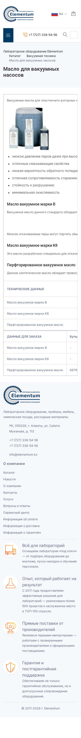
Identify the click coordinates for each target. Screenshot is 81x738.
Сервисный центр (16, 512)
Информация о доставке (21, 526)
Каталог (15, 56)
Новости (9, 479)
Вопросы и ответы (16, 506)
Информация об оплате (20, 519)
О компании (12, 486)
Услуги (8, 499)
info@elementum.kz (23, 454)
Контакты (10, 492)
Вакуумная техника (41, 56)
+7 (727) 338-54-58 (23, 445)
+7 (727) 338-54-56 (23, 440)
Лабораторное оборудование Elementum (33, 51)
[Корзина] (73, 14)
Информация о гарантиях (22, 532)
